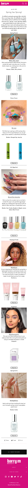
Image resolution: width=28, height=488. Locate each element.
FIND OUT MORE (14, 471)
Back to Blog (15, 451)
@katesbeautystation (14, 334)
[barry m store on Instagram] (6, 477)
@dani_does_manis (14, 60)
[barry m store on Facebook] (9, 477)
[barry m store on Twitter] (15, 477)
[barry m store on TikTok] (21, 477)
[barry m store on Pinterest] (18, 477)
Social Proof (11, 485)
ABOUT (14, 467)
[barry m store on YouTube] (12, 477)
